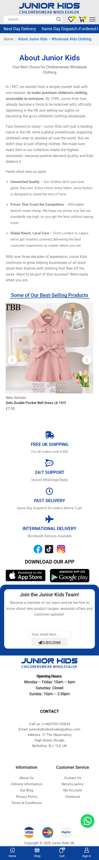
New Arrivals (16, 397)
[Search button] (58, 19)
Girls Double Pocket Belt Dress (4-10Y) (36, 403)
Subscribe (51, 643)
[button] (12, 360)
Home (9, 39)
